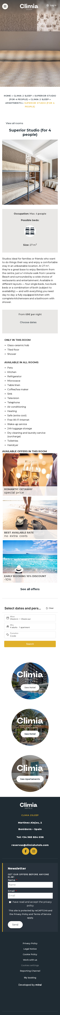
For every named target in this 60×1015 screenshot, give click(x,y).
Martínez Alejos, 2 (30, 822)
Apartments (13, 103)
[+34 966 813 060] (56, 8)
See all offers (30, 589)
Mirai (38, 984)
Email (11, 891)
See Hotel (30, 687)
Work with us (30, 960)
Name (12, 880)
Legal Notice (30, 949)
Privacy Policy (21, 914)
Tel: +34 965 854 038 (30, 837)
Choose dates (28, 322)
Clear (51, 608)
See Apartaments (30, 779)
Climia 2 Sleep (23, 95)
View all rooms (14, 123)
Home (7, 95)
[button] (5, 172)
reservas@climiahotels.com (30, 845)
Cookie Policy (30, 954)
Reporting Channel (30, 971)
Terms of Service (42, 914)
